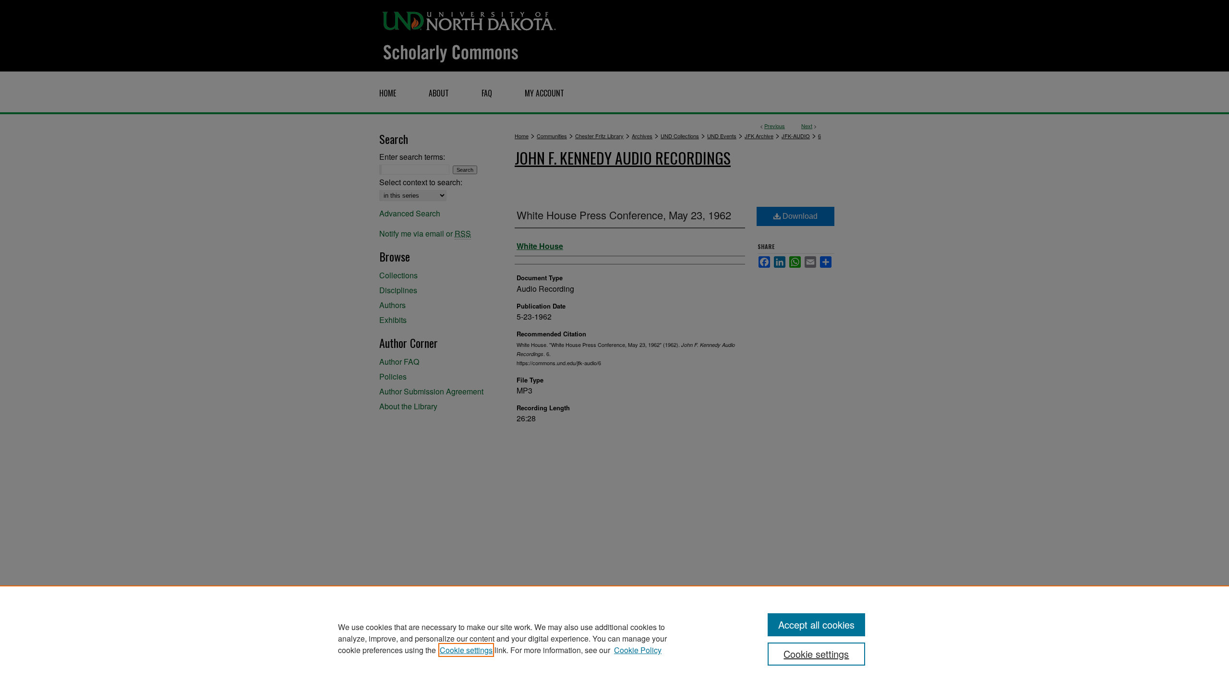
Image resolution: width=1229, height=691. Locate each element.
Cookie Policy (638, 649)
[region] (614, 638)
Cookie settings (466, 649)
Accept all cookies (816, 624)
